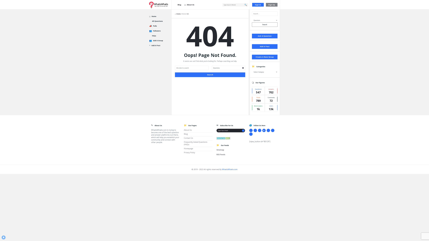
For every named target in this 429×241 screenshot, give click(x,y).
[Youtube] (264, 130)
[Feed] (251, 134)
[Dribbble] (259, 130)
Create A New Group (265, 57)
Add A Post (265, 46)
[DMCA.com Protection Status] (223, 138)
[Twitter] (255, 130)
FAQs (154, 36)
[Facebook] (251, 130)
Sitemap (220, 150)
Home (154, 16)
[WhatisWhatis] (160, 4)
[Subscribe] (243, 130)
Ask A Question (264, 36)
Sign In (258, 5)
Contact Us (188, 138)
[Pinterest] (272, 130)
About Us (190, 5)
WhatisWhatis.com (229, 169)
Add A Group (158, 40)
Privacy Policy (189, 152)
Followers (157, 31)
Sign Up (271, 5)
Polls (155, 26)
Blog (179, 5)
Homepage (188, 148)
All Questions (157, 21)
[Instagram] (268, 130)
